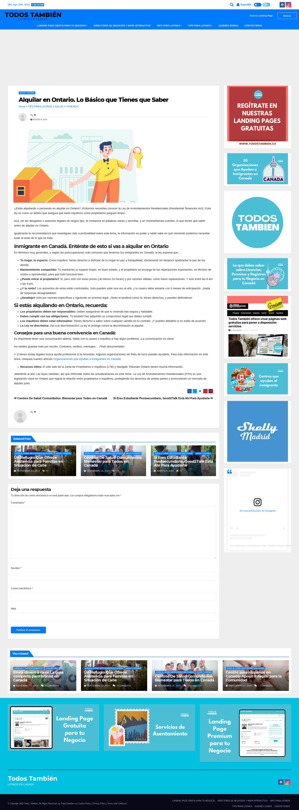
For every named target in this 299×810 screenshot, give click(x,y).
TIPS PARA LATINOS (199, 25)
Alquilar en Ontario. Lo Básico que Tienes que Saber (93, 99)
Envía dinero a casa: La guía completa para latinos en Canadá (38, 676)
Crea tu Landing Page (261, 15)
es (265, 4)
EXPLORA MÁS (51, 668)
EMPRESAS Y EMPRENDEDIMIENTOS (28, 668)
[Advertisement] (149, 53)
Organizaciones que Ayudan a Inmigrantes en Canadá (87, 359)
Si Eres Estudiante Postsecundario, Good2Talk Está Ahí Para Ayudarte (161, 398)
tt (35, 114)
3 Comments (195, 686)
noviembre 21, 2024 (27, 686)
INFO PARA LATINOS (168, 25)
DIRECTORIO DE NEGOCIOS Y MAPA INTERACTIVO (122, 25)
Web (13, 608)
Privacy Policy (99, 803)
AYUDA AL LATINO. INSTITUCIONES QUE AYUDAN (34, 453)
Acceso (287, 15)
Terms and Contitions (117, 803)
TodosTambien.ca (69, 803)
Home (22, 106)
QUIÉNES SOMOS (228, 25)
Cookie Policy (84, 803)
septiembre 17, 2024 (240, 686)
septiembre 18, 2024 (28, 471)
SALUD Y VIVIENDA (27, 93)
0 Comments (52, 686)
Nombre (16, 568)
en (268, 5)
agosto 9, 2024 (165, 471)
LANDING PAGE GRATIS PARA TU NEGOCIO (61, 25)
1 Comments (266, 686)
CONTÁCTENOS (253, 25)
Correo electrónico (22, 588)
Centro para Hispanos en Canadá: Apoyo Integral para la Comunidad (254, 676)
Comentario (18, 502)
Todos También (33, 15)
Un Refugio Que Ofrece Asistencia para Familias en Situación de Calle (38, 461)
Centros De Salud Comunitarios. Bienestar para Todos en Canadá (62, 398)
